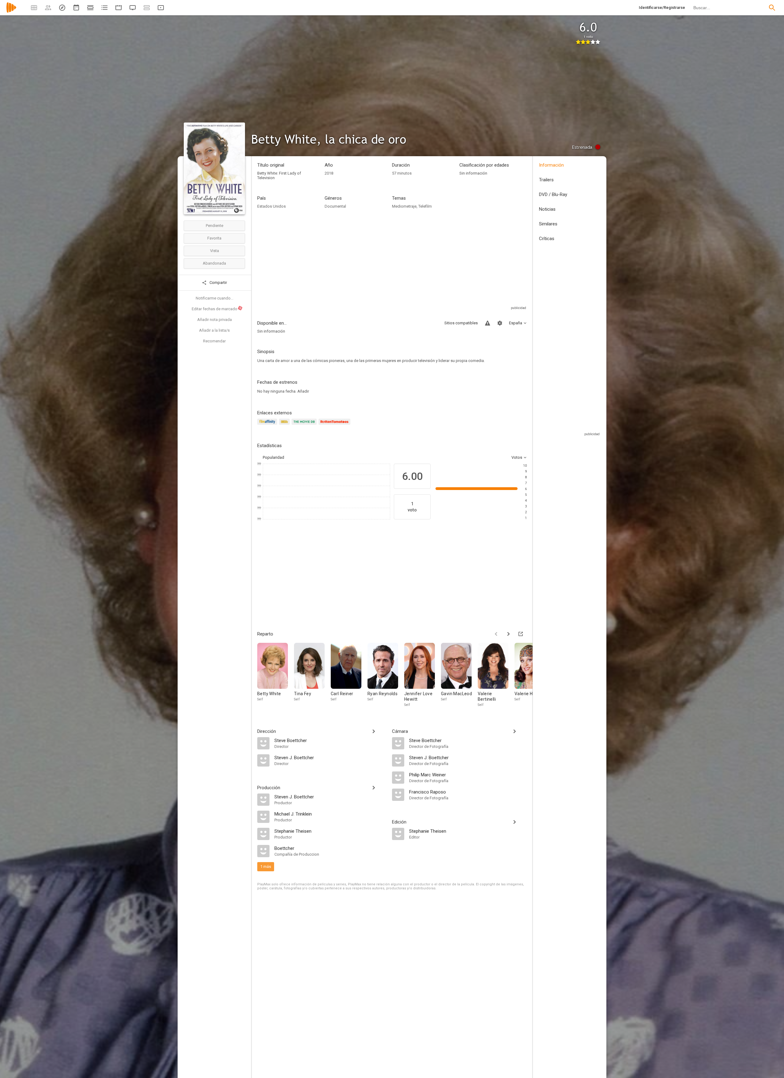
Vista (214, 250)
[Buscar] (772, 7)
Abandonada (214, 263)
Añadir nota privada (214, 319)
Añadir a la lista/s (214, 330)
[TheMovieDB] (305, 425)
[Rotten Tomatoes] (335, 425)
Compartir (218, 282)
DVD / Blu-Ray (553, 194)
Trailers (546, 180)
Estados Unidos (271, 206)
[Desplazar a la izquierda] (496, 634)
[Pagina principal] (11, 11)
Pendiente (214, 225)
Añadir (303, 391)
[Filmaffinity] (268, 425)
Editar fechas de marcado (217, 308)
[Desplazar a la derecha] (508, 634)
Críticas (546, 238)
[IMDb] (285, 425)
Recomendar (214, 341)
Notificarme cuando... (214, 298)
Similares (548, 224)
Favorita (214, 238)
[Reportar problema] (487, 323)
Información (551, 165)
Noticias (547, 209)
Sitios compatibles (461, 323)
